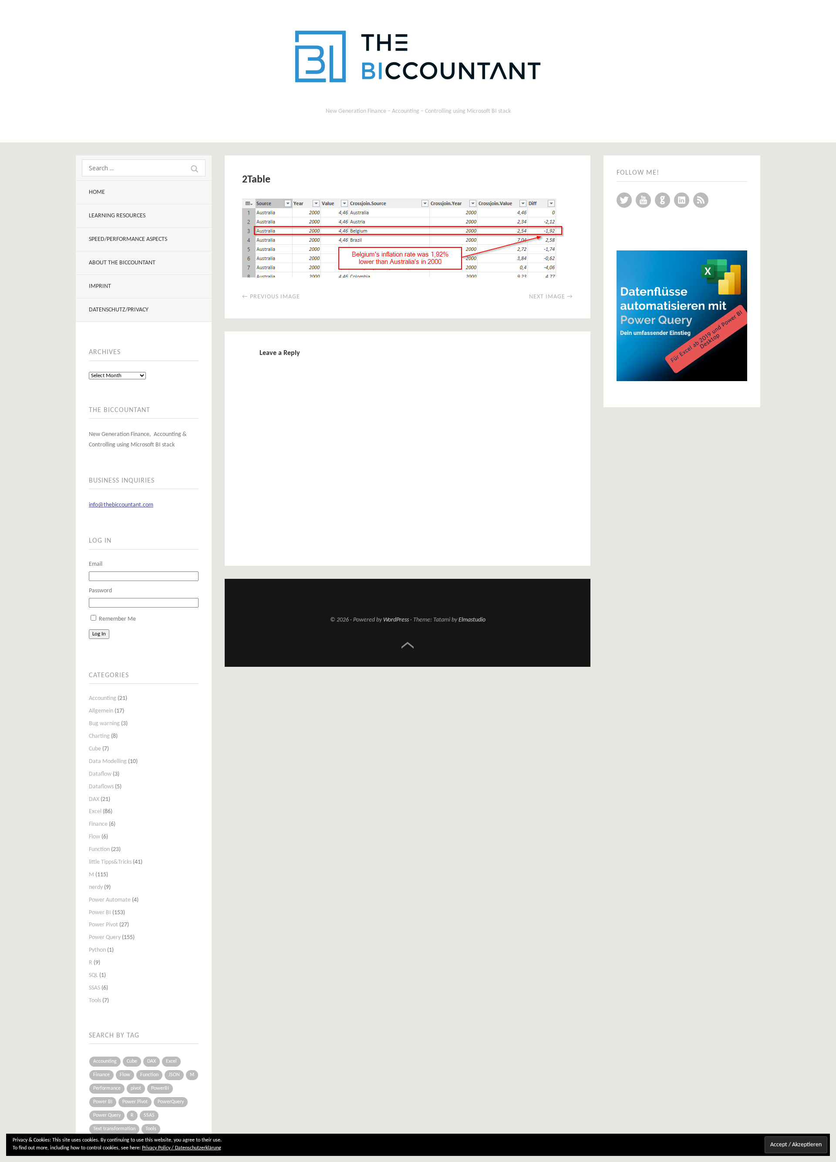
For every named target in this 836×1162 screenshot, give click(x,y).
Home (97, 192)
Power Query (105, 937)
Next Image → (551, 297)
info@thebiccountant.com (121, 505)
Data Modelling (108, 761)
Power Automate (110, 900)
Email (95, 564)
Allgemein (101, 711)
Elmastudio (471, 620)
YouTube (643, 200)
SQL (93, 975)
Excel (95, 811)
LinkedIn (681, 200)
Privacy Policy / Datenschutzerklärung (181, 1148)
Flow (94, 837)
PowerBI (160, 1088)
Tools (95, 1000)
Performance (107, 1088)
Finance (98, 824)
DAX (94, 799)
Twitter (624, 200)
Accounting (102, 698)
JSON (174, 1075)
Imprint (100, 286)
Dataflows (101, 787)
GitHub (662, 200)
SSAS (94, 988)
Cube (95, 749)
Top (407, 645)
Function (99, 849)
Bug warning (104, 723)
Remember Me (117, 619)
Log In (99, 634)
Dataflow (100, 774)
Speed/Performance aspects (128, 239)
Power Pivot (103, 925)
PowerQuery (171, 1102)
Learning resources (117, 216)
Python (97, 950)
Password (100, 591)
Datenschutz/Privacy (118, 310)
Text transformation (114, 1129)
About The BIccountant (122, 263)
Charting (99, 736)
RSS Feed (700, 200)
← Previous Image (271, 297)
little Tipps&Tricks (110, 862)
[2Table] (403, 275)
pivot (136, 1088)
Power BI (100, 912)
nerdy (96, 887)
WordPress (396, 620)
